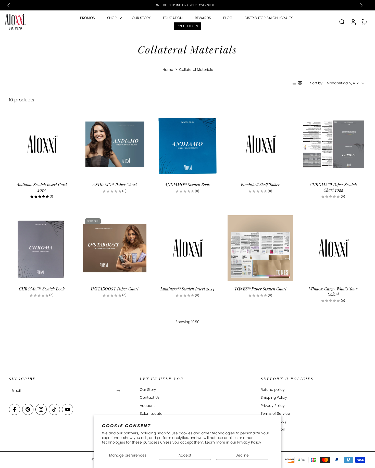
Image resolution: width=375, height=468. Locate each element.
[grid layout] (300, 83)
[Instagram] (41, 409)
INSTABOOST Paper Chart (115, 288)
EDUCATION (173, 17)
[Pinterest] (27, 409)
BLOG (227, 17)
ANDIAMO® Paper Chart (114, 184)
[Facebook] (14, 409)
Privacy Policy (249, 442)
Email (16, 391)
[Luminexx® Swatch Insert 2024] (187, 248)
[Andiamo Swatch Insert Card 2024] (42, 144)
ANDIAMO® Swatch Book (187, 184)
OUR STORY (141, 17)
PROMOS (87, 17)
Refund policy (273, 389)
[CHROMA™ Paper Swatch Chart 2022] (333, 144)
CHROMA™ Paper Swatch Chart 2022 (333, 187)
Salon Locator (152, 413)
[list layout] (294, 83)
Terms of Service (275, 413)
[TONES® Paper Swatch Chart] (260, 248)
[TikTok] (54, 409)
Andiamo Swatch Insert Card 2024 (42, 187)
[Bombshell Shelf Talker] (260, 144)
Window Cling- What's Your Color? (333, 291)
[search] (341, 22)
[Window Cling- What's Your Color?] (333, 248)
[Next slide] (361, 5)
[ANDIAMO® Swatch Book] (187, 144)
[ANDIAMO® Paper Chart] (115, 144)
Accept (185, 455)
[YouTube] (67, 409)
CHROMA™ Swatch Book (42, 288)
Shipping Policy (274, 397)
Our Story (148, 389)
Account (147, 405)
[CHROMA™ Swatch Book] (42, 248)
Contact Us (149, 397)
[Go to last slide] (8, 5)
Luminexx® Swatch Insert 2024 (187, 288)
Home (167, 69)
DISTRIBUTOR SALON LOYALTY (269, 17)
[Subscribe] (118, 390)
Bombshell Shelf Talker (260, 184)
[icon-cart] (364, 22)
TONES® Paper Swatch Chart (260, 288)
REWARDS (203, 17)
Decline (242, 455)
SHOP (112, 17)
